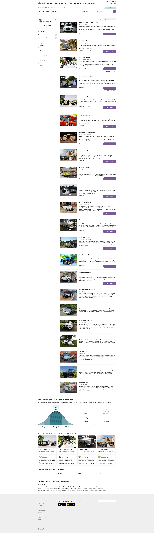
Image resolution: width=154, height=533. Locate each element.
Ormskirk (79, 476)
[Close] (55, 19)
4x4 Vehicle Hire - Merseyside (85, 320)
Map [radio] (114, 19)
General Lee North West (85, 115)
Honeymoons (100, 488)
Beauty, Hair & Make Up (42, 486)
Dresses (66, 3)
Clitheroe (40, 476)
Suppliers (61, 3)
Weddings (40, 7)
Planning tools (50, 3)
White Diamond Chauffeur (84, 336)
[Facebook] (79, 501)
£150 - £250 (42, 48)
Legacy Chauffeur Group (85, 202)
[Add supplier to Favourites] (75, 23)
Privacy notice (40, 505)
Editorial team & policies (42, 517)
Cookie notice (40, 507)
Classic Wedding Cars (84, 220)
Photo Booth (73, 488)
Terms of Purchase (41, 503)
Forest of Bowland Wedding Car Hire (87, 289)
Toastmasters (79, 490)
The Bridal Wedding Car (85, 272)
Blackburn (80, 473)
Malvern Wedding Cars (85, 96)
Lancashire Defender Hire (84, 367)
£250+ (41, 50)
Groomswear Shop (92, 488)
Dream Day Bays (83, 40)
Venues (56, 3)
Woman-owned (43, 58)
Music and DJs (95, 486)
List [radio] (102, 19)
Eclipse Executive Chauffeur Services (88, 22)
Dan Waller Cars (83, 185)
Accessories (84, 488)
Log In (110, 3)
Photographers (50, 488)
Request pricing (109, 34)
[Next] (115, 450)
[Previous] (38, 450)
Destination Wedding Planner (43, 490)
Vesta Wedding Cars (83, 382)
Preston (39, 473)
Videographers (57, 488)
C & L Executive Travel (83, 351)
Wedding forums (77, 3)
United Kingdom (104, 500)
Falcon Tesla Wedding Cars (86, 57)
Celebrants (85, 490)
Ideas (71, 3)
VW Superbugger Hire (84, 167)
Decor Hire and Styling (53, 486)
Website (91, 3)
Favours (105, 486)
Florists (44, 488)
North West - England (55, 7)
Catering (39, 488)
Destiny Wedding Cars (85, 150)
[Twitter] (81, 501)
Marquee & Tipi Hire (65, 488)
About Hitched (40, 515)
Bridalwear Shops (80, 486)
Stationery (110, 486)
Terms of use (40, 501)
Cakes (101, 486)
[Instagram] (87, 501)
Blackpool (60, 473)
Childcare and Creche (93, 490)
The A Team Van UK (84, 255)
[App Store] (62, 505)
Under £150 (42, 45)
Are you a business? (42, 514)
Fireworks (52, 490)
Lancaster (60, 476)
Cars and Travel (46, 7)
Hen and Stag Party (71, 490)
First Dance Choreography (61, 490)
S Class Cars (81, 305)
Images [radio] (108, 19)
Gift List (84, 3)
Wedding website (41, 522)
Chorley (99, 473)
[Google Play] (71, 505)
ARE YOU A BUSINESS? (111, 1)
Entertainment (88, 486)
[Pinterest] (84, 501)
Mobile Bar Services (63, 486)
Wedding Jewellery (102, 490)
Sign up (114, 3)
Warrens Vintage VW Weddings (87, 132)
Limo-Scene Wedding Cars (86, 76)
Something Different (72, 486)
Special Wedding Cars (84, 237)
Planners (79, 488)
